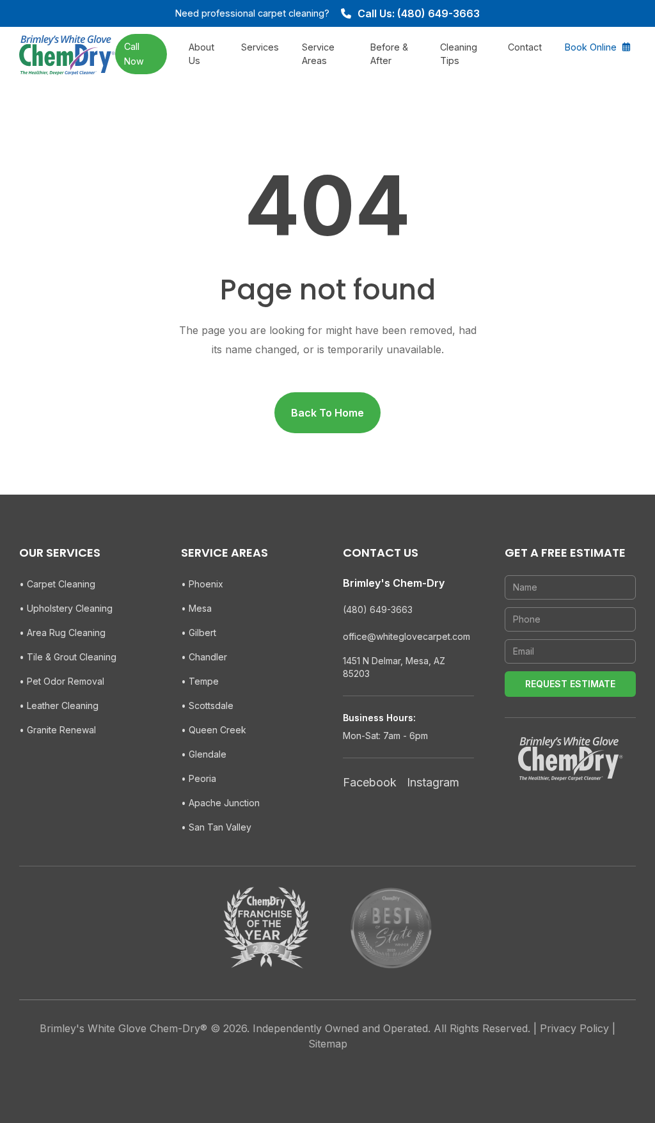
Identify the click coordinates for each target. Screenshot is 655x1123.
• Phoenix (202, 583)
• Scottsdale (207, 705)
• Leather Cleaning (59, 705)
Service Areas (318, 54)
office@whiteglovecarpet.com (406, 636)
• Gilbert (198, 632)
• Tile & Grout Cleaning (67, 656)
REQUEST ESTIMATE (570, 683)
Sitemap (327, 1043)
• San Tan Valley (216, 827)
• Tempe (200, 681)
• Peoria (198, 778)
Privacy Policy (574, 1028)
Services (260, 47)
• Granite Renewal (57, 729)
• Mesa (196, 608)
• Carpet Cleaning (57, 583)
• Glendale (203, 754)
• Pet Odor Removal (61, 681)
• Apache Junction (220, 802)
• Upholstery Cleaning (66, 608)
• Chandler (204, 656)
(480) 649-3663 (378, 609)
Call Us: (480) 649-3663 (419, 13)
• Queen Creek (213, 729)
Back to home (327, 412)
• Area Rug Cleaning (62, 632)
